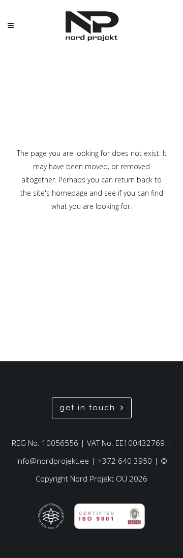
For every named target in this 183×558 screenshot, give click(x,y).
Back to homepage (91, 249)
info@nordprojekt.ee (52, 461)
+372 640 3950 (125, 461)
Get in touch (87, 407)
